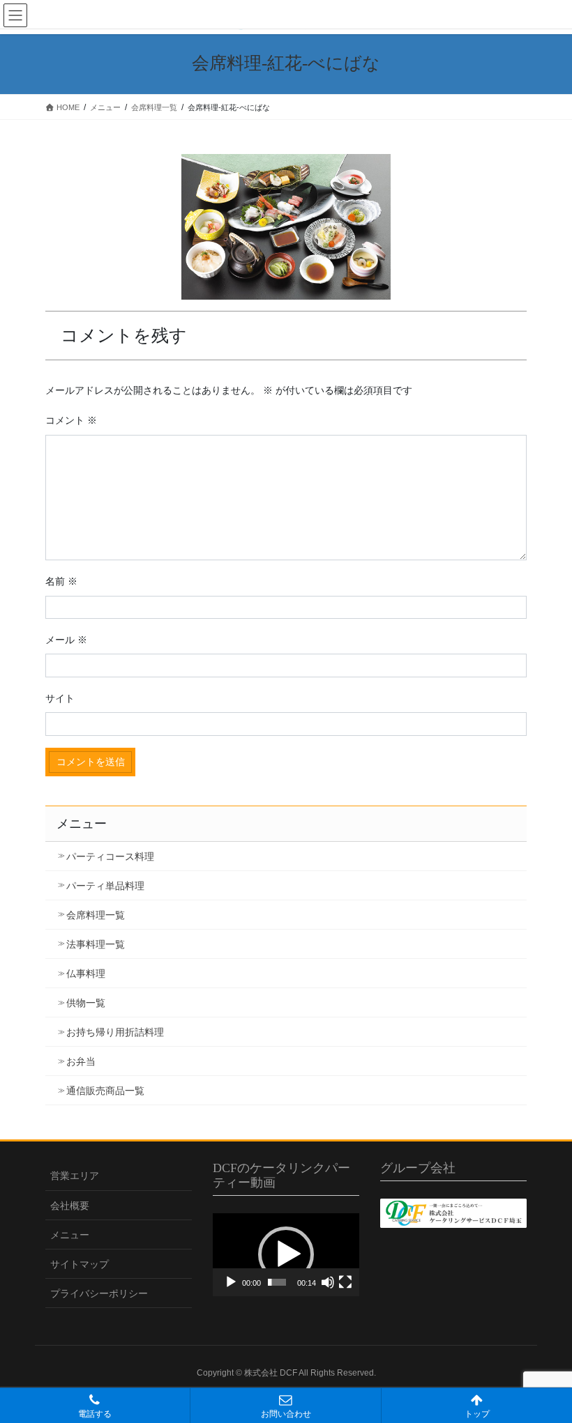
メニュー (69, 1234)
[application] (286, 1254)
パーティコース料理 (110, 856)
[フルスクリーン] (345, 1282)
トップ (477, 1414)
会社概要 (69, 1205)
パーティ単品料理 (105, 885)
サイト (60, 698)
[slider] (277, 1282)
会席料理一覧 (95, 915)
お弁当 (81, 1061)
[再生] (231, 1282)
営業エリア (74, 1175)
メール (66, 639)
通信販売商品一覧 (105, 1090)
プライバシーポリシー (99, 1293)
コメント (71, 420)
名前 (61, 581)
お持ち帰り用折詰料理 (115, 1032)
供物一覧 (85, 1002)
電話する (95, 1414)
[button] (286, 1254)
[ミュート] (328, 1282)
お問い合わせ (286, 1414)
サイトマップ (79, 1264)
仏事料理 (85, 973)
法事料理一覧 (95, 944)
